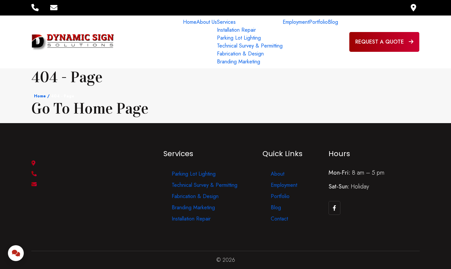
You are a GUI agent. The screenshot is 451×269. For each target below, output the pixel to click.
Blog (333, 22)
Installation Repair (236, 30)
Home (189, 22)
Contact (279, 218)
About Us (206, 22)
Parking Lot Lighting (239, 38)
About (277, 174)
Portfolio (318, 22)
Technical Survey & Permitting (250, 46)
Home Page (111, 109)
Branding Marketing (238, 61)
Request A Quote (380, 42)
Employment (296, 22)
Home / (42, 96)
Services (226, 22)
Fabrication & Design (240, 53)
